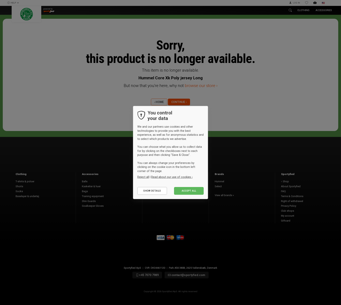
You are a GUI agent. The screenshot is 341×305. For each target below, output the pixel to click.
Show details (152, 190)
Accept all (189, 190)
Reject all (143, 177)
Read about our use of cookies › (172, 177)
